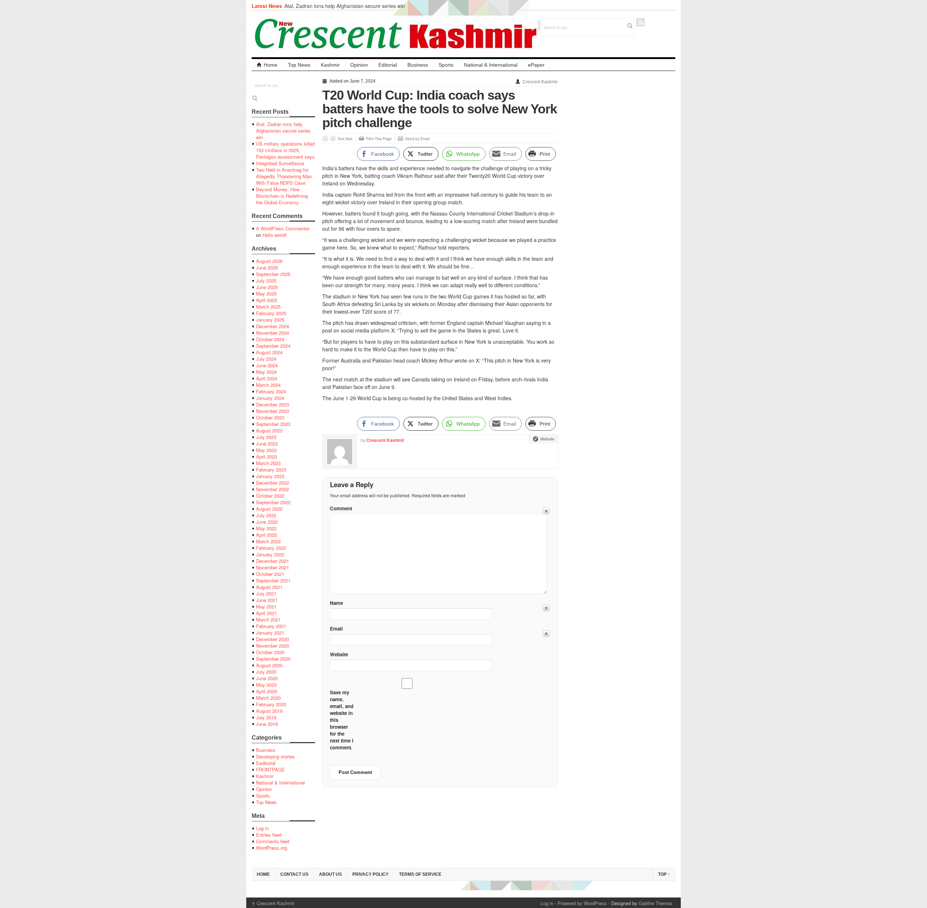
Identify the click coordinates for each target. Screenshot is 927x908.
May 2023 (266, 450)
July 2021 (266, 593)
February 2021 (271, 626)
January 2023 (270, 476)
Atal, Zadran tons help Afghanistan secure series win (344, 5)
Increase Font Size (333, 138)
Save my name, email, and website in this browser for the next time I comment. (341, 720)
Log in (262, 828)
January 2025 (270, 319)
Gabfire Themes (655, 903)
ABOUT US (330, 874)
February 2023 (271, 469)
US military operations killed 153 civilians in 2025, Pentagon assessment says (285, 150)
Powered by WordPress (582, 903)
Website (547, 439)
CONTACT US (294, 874)
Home (270, 65)
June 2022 (267, 521)
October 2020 (270, 652)
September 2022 (273, 502)
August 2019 (269, 710)
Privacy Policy (370, 874)
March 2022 (268, 541)
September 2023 (273, 423)
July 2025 (266, 280)
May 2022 (266, 528)
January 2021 (270, 632)
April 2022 (266, 534)
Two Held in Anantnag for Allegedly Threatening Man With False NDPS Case (284, 176)
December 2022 (272, 482)
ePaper (536, 65)
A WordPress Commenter (283, 228)
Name (336, 602)
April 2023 (266, 456)
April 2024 (266, 378)
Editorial (387, 65)
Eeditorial (266, 763)
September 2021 (273, 580)
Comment (341, 508)
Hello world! (275, 234)
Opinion (359, 65)
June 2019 (267, 723)
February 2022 (271, 547)
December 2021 (272, 560)
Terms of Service (420, 874)
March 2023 (268, 463)
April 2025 (266, 300)
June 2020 (267, 678)
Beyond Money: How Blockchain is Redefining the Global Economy (282, 196)
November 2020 (272, 645)
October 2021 (270, 573)
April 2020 (266, 691)
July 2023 (266, 437)
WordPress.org (271, 847)
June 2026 (267, 267)
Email (336, 628)
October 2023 (270, 417)
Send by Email (417, 138)
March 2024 (268, 384)
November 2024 (272, 332)
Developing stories (275, 756)
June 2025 (267, 287)
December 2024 (272, 326)
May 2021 (266, 606)
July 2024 (266, 358)
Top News (299, 65)
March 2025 (268, 306)
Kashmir (330, 65)
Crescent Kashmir (540, 81)
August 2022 (269, 508)
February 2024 (271, 391)
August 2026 (269, 261)
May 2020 (266, 684)
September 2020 (273, 658)
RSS (640, 22)
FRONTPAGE (270, 769)
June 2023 (267, 443)
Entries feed (268, 834)
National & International (490, 65)
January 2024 (270, 397)
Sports (446, 65)
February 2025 (271, 313)
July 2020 (266, 671)
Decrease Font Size (325, 138)
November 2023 (272, 410)
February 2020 (271, 704)
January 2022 (270, 554)
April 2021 (266, 613)
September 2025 (273, 274)
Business (417, 65)
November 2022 (272, 489)
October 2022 (270, 495)
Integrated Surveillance (280, 163)
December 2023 (272, 404)
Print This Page (379, 138)
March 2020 (268, 697)
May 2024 (266, 371)
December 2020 (272, 639)
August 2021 (269, 586)
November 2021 (272, 567)
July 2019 (266, 717)
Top (664, 874)
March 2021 (268, 619)
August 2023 (269, 430)
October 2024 (270, 339)
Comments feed (272, 841)
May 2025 (266, 293)
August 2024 (269, 352)
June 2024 (267, 365)
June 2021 (267, 600)
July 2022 (266, 515)
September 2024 (273, 345)
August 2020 (269, 665)
